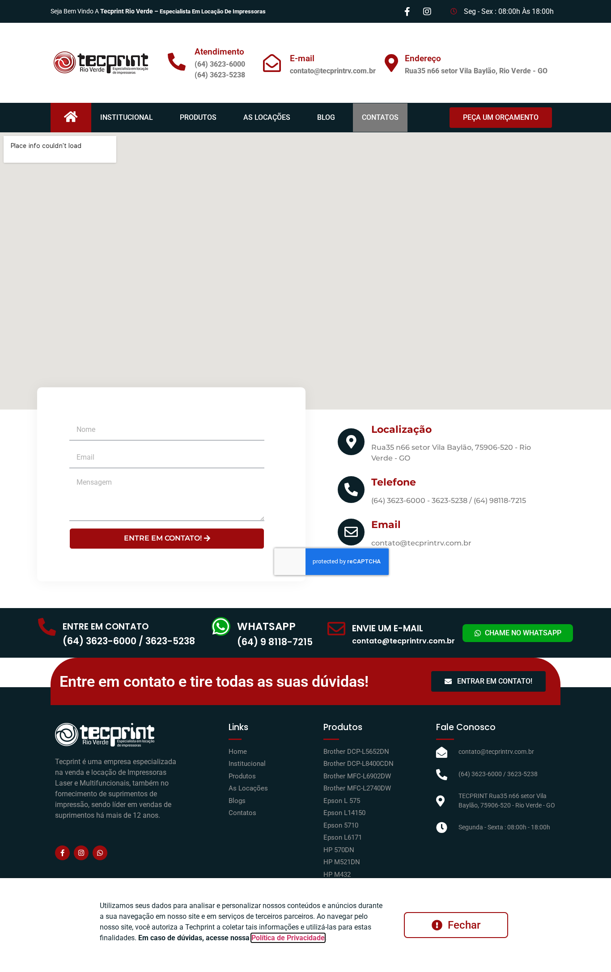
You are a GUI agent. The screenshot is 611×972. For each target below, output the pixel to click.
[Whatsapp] (100, 852)
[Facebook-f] (62, 852)
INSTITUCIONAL (126, 117)
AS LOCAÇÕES (266, 117)
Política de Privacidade (288, 938)
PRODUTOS (198, 117)
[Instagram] (81, 852)
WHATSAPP (266, 626)
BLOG (326, 117)
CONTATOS (380, 117)
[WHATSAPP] (221, 626)
